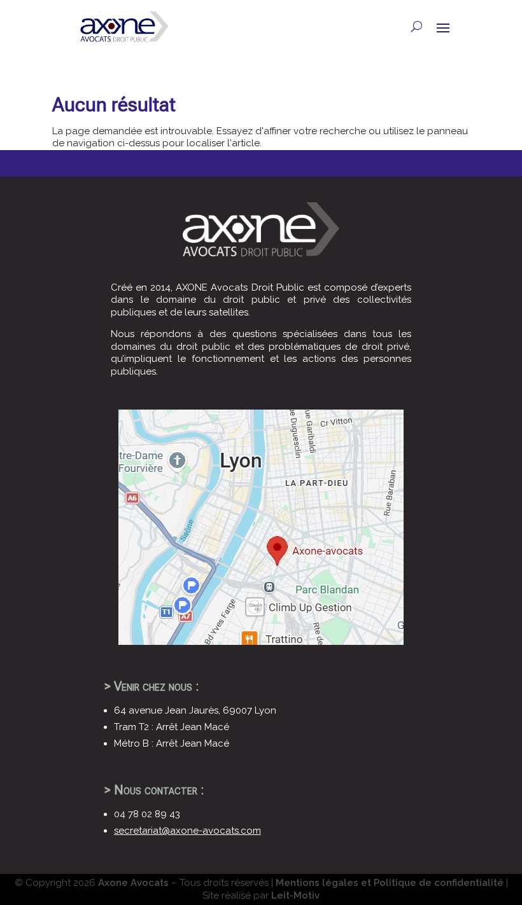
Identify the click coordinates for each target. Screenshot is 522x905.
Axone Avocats (133, 882)
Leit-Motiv (295, 895)
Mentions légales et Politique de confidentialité (390, 882)
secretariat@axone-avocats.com (187, 830)
